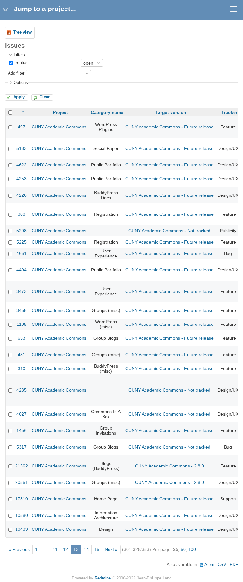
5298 (21, 230)
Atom (209, 564)
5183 (21, 148)
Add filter (16, 73)
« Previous (19, 549)
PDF (234, 564)
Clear (45, 97)
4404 (21, 269)
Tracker (229, 112)
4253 (21, 178)
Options (21, 82)
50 (183, 549)
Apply (19, 97)
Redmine (103, 578)
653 (21, 338)
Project (60, 112)
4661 (21, 253)
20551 (21, 482)
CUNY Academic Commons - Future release (169, 126)
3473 (21, 291)
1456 (21, 430)
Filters (19, 55)
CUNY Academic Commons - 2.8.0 (169, 465)
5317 (21, 446)
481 (21, 354)
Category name (107, 112)
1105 (22, 324)
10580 (21, 515)
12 (65, 549)
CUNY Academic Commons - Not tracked (169, 230)
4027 (21, 414)
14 (86, 549)
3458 (21, 310)
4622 (21, 164)
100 (192, 549)
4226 (21, 195)
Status (21, 62)
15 (96, 549)
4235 (21, 390)
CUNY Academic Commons (59, 126)
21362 (21, 465)
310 (21, 368)
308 (21, 214)
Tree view (22, 32)
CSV (222, 564)
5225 (21, 242)
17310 (21, 498)
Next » (111, 549)
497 (21, 126)
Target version (170, 112)
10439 (21, 529)
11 (55, 549)
